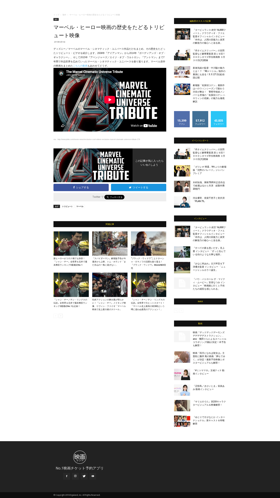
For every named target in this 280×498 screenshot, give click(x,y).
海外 (64, 14)
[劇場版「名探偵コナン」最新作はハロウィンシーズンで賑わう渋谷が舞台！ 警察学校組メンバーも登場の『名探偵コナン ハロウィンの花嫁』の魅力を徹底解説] (182, 89)
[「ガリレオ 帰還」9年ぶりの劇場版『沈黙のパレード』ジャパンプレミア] (182, 171)
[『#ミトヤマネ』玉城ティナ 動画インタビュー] (182, 374)
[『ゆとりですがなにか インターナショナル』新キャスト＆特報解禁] (182, 421)
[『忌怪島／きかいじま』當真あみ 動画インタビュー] (182, 390)
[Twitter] (84, 476)
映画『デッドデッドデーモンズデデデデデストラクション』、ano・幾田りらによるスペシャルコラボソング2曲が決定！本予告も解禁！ (209, 339)
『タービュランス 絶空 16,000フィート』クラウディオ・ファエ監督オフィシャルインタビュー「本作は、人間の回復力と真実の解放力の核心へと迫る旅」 (209, 36)
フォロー (200, 112)
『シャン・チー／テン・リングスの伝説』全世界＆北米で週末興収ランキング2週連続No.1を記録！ (70, 302)
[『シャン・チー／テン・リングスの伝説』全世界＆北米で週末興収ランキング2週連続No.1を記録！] (71, 285)
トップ (56, 14)
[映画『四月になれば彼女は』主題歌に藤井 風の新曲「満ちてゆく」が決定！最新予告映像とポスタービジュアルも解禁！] (182, 357)
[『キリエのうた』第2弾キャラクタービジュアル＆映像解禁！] (182, 405)
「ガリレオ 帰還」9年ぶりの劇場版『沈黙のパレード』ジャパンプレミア (209, 170)
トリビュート (67, 206)
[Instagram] (75, 476)
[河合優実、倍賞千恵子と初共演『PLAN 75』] (182, 202)
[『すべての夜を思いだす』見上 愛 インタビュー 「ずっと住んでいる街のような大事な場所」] (182, 252)
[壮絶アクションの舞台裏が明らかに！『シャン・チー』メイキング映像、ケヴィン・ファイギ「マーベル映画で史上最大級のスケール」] (110, 285)
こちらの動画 (80, 65)
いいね (182, 112)
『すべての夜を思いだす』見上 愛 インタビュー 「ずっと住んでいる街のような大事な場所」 (209, 251)
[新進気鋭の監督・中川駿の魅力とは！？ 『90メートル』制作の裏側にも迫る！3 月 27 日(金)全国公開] (182, 72)
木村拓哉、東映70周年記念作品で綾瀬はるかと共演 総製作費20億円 (209, 185)
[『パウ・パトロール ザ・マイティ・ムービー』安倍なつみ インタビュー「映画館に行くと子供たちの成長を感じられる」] (182, 283)
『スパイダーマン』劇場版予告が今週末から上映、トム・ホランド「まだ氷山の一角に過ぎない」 (109, 261)
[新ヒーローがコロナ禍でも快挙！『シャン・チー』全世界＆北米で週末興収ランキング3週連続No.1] (71, 243)
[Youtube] (93, 476)
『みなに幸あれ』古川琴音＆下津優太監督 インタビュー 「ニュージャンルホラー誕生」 (209, 266)
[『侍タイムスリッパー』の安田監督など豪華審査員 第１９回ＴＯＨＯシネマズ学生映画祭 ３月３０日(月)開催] (182, 54)
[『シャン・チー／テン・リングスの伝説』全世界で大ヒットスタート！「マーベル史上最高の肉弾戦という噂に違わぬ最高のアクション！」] (148, 285)
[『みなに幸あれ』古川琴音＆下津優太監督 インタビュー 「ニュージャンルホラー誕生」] (182, 267)
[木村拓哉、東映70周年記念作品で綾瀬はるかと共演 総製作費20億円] (182, 186)
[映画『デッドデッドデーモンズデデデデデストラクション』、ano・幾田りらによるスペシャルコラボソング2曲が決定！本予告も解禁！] (182, 336)
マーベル (79, 206)
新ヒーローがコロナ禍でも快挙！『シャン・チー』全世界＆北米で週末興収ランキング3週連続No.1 (70, 261)
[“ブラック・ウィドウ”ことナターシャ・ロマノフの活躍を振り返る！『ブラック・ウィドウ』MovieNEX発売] (148, 243)
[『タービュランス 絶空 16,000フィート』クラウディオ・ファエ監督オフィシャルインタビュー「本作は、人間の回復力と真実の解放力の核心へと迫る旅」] (182, 34)
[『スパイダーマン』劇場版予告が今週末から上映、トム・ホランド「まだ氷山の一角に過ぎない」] (110, 243)
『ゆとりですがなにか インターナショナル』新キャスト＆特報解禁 (209, 420)
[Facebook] (66, 476)
